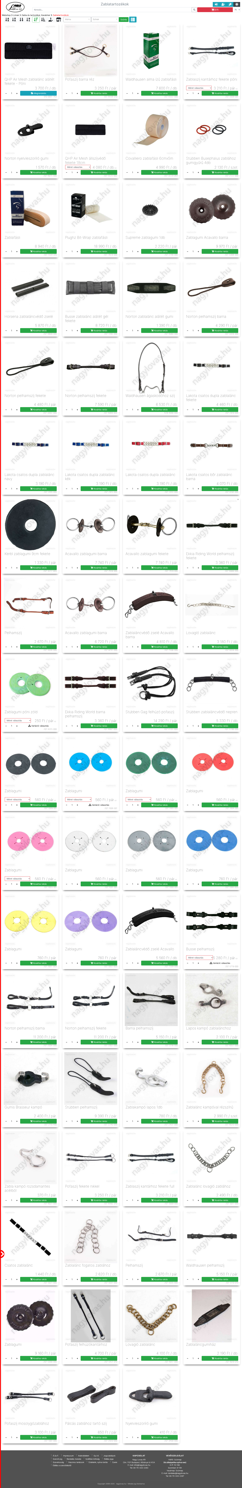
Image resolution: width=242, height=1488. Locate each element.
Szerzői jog (57, 1459)
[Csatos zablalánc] (30, 1236)
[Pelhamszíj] (30, 604)
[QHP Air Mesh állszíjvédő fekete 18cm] (90, 129)
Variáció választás (40, 726)
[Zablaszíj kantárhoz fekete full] (151, 1157)
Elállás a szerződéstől (62, 1465)
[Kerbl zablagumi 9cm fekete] (30, 525)
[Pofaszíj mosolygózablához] (30, 1394)
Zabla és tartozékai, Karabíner (36, 15)
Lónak (16, 15)
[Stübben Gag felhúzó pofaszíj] (151, 683)
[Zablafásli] (30, 208)
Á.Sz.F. (56, 1456)
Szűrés (123, 19)
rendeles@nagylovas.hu (178, 1473)
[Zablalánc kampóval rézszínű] (211, 1078)
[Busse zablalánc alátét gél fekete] (90, 288)
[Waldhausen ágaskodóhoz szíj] (151, 367)
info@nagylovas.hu (142, 1465)
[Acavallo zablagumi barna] (90, 525)
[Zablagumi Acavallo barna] (211, 208)
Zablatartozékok (61, 15)
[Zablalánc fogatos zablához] (90, 1236)
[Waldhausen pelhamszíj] (211, 1236)
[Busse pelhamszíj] (211, 920)
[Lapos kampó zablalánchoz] (211, 999)
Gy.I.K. (96, 1456)
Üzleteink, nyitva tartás (98, 1462)
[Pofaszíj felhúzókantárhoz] (90, 1315)
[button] (77, 19)
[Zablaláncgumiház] (211, 1315)
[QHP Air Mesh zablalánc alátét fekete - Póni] (30, 50)
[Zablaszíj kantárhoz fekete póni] (211, 50)
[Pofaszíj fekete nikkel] (90, 1157)
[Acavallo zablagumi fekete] (151, 525)
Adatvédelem (83, 1456)
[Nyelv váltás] (236, 4)
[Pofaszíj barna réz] (90, 50)
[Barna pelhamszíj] (151, 999)
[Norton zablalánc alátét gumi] (151, 288)
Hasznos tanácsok (76, 1462)
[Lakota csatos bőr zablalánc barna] (211, 446)
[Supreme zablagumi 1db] (151, 208)
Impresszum (68, 1456)
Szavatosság (58, 1462)
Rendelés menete (74, 1459)
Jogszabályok (109, 1456)
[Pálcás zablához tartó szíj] (90, 1394)
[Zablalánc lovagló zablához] (211, 1157)
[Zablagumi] (30, 762)
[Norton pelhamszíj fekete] (30, 367)
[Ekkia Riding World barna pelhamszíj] (90, 683)
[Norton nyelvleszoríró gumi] (30, 129)
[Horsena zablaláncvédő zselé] (30, 288)
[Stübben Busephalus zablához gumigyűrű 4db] (211, 129)
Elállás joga (108, 1459)
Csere (114, 1462)
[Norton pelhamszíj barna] (211, 288)
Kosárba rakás (100, 93)
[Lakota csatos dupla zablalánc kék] (90, 446)
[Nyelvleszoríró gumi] (151, 1394)
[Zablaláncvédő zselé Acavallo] (151, 920)
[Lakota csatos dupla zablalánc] (151, 446)
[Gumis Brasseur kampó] (30, 1078)
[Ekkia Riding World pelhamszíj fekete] (211, 525)
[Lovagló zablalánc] (211, 604)
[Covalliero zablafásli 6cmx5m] (151, 129)
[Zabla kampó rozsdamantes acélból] (30, 1157)
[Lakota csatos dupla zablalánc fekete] (211, 367)
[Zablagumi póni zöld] (30, 683)
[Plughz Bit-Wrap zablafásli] (90, 208)
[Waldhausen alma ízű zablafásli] (151, 50)
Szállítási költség (92, 1459)
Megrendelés (39, 93)
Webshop (6, 15)
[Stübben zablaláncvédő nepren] (211, 683)
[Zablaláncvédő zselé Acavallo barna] (151, 604)
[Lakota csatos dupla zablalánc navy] (30, 446)
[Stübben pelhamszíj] (90, 1078)
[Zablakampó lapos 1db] (151, 1078)
